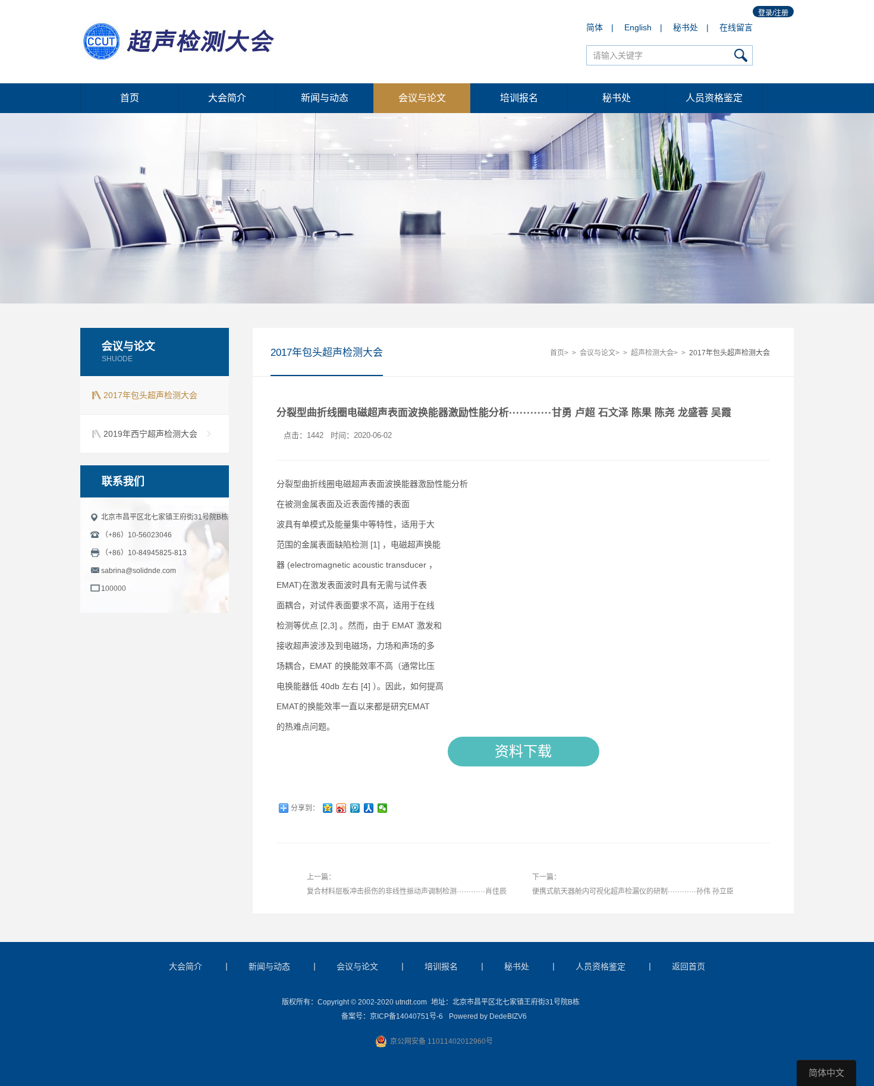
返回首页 (688, 966)
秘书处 (685, 27)
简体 (594, 27)
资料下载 (523, 751)
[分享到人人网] (369, 808)
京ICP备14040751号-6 (406, 1016)
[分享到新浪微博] (342, 808)
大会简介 (227, 98)
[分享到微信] (383, 808)
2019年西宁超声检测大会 (150, 434)
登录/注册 (773, 13)
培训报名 (519, 98)
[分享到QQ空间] (328, 808)
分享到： (305, 808)
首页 (129, 98)
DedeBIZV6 (508, 1016)
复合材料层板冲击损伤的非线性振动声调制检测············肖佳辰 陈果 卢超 (407, 894)
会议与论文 (422, 98)
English (638, 27)
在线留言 (736, 27)
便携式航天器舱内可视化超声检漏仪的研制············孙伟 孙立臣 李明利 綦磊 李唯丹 (633, 894)
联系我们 (123, 481)
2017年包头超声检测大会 (150, 395)
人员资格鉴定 (714, 98)
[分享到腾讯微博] (355, 808)
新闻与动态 (324, 98)
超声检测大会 (652, 353)
